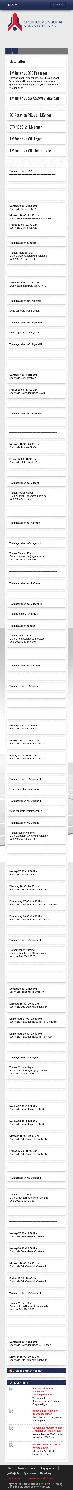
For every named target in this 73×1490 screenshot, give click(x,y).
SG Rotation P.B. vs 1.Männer (30, 115)
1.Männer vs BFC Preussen (28, 73)
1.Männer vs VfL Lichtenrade (30, 151)
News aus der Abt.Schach (28, 1371)
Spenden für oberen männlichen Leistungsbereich (43, 1391)
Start (10, 1468)
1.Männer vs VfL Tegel (25, 139)
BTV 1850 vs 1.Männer (25, 127)
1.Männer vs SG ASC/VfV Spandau (34, 98)
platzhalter (17, 61)
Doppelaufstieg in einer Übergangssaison (45, 1412)
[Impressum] (15, 1478)
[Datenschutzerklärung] (40, 1478)
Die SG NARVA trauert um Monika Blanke (46, 1446)
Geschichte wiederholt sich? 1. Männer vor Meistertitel (48, 1429)
